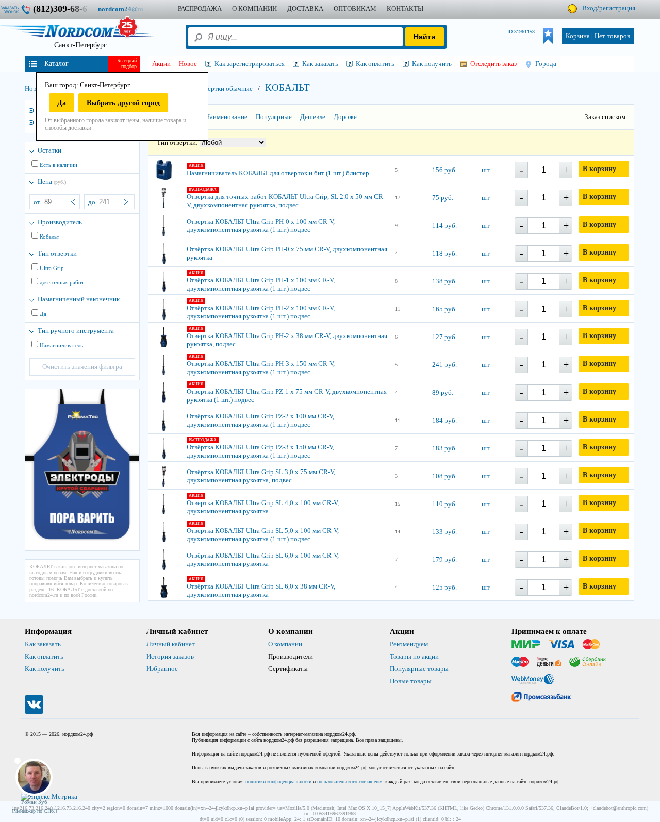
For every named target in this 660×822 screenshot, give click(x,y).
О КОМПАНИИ (254, 8)
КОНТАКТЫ (405, 8)
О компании (285, 644)
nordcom (128, 9)
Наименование (226, 117)
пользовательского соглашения (350, 781)
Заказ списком (605, 117)
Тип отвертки (57, 253)
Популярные (274, 117)
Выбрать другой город (123, 103)
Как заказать (43, 644)
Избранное (162, 669)
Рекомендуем (409, 644)
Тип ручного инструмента (76, 330)
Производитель (60, 222)
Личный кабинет (170, 644)
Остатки (49, 150)
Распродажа (200, 8)
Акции (161, 64)
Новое (188, 64)
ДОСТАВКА (305, 8)
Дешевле (312, 117)
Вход (589, 8)
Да (61, 103)
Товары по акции (414, 656)
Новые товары (411, 681)
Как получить (44, 669)
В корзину (599, 169)
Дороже (345, 117)
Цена (52, 182)
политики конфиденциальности (278, 781)
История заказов (170, 656)
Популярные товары (419, 669)
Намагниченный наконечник (79, 299)
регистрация (617, 8)
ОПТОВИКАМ (355, 8)
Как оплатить (44, 656)
